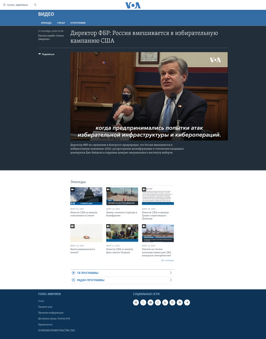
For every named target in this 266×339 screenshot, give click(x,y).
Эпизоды (46, 23)
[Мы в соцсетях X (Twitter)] (143, 302)
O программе (78, 23)
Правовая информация (50, 313)
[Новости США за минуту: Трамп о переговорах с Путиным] (158, 196)
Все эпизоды (167, 260)
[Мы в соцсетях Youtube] (150, 302)
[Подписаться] (180, 302)
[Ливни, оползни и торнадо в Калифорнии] (122, 196)
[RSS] (165, 302)
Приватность (45, 324)
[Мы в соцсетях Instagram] (158, 302)
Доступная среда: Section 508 (54, 319)
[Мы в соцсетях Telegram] (187, 302)
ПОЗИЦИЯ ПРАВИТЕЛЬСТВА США (56, 330)
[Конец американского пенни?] (86, 233)
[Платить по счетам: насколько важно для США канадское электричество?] (158, 233)
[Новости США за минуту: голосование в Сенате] (86, 196)
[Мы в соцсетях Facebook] (136, 302)
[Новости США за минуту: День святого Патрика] (122, 233)
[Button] (46, 55)
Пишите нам (45, 307)
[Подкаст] (172, 302)
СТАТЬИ (61, 23)
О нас (41, 301)
